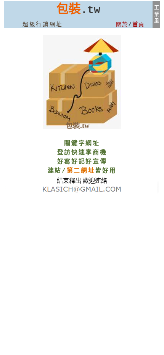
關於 (122, 25)
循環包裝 (5, 192)
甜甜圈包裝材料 (158, 190)
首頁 (138, 25)
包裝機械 (5, 187)
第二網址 (81, 171)
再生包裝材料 (5, 189)
